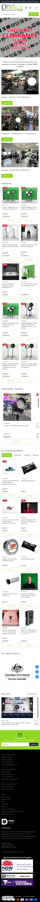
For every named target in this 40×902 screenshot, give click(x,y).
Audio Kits (27, 455)
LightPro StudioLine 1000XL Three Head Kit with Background (10, 324)
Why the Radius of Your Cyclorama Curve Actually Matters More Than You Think (16, 723)
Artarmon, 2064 (6, 760)
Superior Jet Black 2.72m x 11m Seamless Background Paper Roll (29, 521)
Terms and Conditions (8, 809)
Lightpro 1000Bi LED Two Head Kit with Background (10, 208)
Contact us (4, 807)
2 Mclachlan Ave (6, 757)
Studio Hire (4, 804)
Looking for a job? (6, 814)
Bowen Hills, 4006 (7, 774)
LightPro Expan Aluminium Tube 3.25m (10, 594)
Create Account (6, 797)
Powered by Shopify (29, 896)
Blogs (3, 802)
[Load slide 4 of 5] (22, 59)
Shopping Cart (5, 799)
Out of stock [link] (11, 221)
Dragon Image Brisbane (8, 769)
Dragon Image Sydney (8, 755)
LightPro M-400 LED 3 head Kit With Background (29, 245)
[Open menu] (37, 8)
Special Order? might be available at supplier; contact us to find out (20, 1)
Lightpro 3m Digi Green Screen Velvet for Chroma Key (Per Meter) (28, 595)
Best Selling (7, 455)
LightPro (5, 205)
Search (35, 14)
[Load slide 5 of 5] (24, 59)
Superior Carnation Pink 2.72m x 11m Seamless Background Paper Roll (9, 631)
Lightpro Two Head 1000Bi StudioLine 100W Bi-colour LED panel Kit (29, 365)
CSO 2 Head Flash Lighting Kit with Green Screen (29, 284)
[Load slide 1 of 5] (16, 59)
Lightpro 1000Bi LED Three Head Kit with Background (29, 208)
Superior (5, 478)
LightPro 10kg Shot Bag (28, 481)
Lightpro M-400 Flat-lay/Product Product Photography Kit (8, 285)
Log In (3, 794)
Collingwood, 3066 (7, 789)
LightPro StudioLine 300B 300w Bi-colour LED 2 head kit (10, 246)
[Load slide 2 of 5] (18, 59)
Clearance (6, 423)
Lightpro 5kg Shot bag (27, 559)
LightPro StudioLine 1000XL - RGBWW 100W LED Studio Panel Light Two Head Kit (10, 366)
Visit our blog (31, 694)
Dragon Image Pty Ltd (16, 896)
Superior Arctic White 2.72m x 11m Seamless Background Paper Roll (10, 482)
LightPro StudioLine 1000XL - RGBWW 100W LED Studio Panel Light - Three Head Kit (29, 325)
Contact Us (7, 103)
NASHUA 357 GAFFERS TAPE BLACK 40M (9, 560)
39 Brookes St (5, 772)
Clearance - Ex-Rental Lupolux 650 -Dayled (16, 426)
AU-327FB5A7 (6, 828)
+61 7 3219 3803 (7, 777)
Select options (29, 260)
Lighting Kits (17, 455)
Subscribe (34, 744)
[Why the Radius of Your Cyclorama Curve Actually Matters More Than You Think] (17, 707)
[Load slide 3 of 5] (20, 59)
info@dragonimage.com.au (9, 764)
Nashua (4, 557)
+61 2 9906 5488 (7, 762)
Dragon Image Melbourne (9, 784)
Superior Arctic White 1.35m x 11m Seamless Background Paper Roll (10, 521)
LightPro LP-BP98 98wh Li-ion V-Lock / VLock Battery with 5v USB (29, 631)
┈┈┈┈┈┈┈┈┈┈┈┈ (6, 767)
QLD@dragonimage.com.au (10, 779)
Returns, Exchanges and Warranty (12, 811)
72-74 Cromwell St (7, 786)
